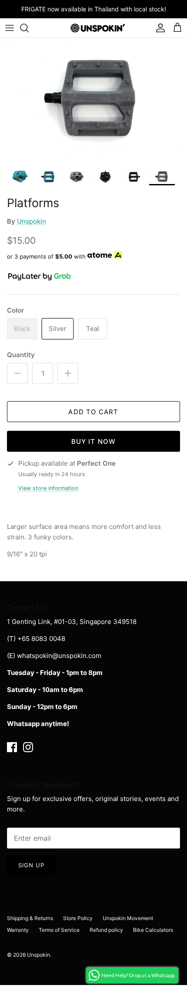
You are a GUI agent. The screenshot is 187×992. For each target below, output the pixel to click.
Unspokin (31, 221)
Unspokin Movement (128, 918)
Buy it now (93, 441)
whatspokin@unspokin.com (59, 655)
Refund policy (106, 930)
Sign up (31, 865)
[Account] (158, 27)
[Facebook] (12, 747)
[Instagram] (28, 747)
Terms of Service (59, 930)
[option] (93, 100)
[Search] (28, 27)
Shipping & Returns (30, 918)
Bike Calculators (153, 930)
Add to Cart (93, 412)
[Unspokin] (93, 28)
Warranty (18, 930)
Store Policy (78, 918)
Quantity (21, 355)
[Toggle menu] (9, 27)
